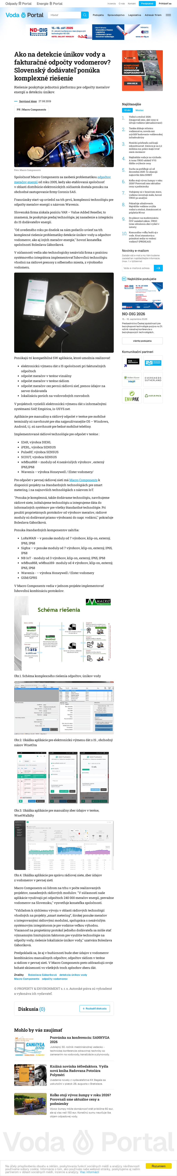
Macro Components (83, 480)
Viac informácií (89, 1172)
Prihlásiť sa (165, 3)
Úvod (25, 15)
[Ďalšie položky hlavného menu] (168, 15)
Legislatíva (134, 15)
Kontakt (132, 3)
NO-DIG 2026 (133, 313)
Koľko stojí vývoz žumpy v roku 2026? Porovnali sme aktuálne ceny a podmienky (145, 183)
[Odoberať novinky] (158, 268)
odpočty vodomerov (55, 978)
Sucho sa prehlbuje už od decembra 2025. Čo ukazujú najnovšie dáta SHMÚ (143, 171)
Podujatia (98, 15)
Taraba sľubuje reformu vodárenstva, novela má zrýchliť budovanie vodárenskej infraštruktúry (145, 133)
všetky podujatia (142, 340)
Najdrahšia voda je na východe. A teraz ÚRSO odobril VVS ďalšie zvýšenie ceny (145, 160)
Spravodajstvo (116, 15)
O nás (122, 3)
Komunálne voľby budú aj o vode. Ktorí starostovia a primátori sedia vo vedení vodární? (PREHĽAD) (143, 237)
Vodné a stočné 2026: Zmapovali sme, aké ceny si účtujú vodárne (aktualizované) (145, 119)
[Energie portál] (49, 4)
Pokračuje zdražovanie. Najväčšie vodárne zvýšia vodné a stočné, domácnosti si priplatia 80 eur (145, 208)
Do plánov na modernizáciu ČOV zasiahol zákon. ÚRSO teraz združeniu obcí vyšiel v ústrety (144, 222)
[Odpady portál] (18, 4)
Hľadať (85, 15)
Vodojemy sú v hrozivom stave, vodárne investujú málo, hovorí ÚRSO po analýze (145, 194)
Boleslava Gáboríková (42, 974)
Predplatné (147, 3)
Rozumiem (159, 1166)
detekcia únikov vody (73, 974)
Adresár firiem (153, 15)
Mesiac (140, 110)
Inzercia (112, 3)
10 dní (127, 110)
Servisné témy (28, 101)
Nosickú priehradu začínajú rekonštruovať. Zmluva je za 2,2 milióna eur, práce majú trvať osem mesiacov (145, 147)
